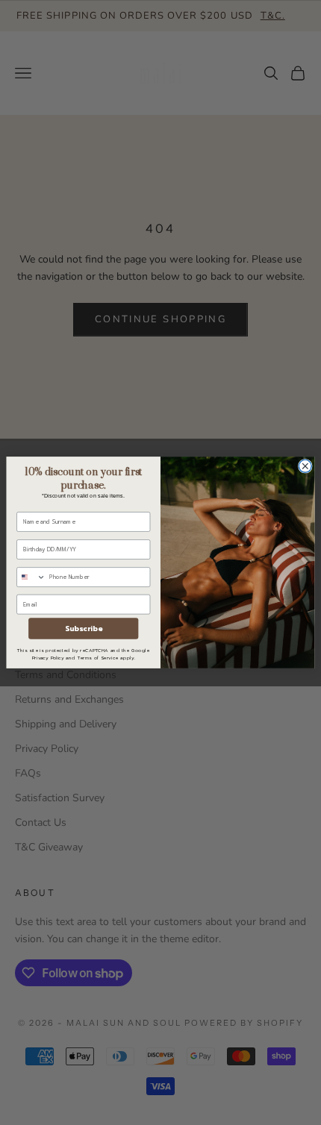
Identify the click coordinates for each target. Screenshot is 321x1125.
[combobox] (31, 577)
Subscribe (83, 628)
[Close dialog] (305, 466)
